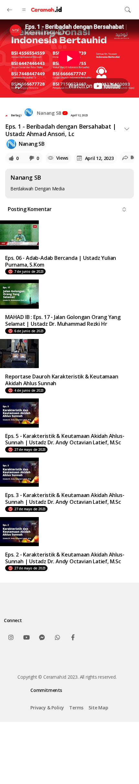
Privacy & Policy (47, 708)
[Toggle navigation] (128, 10)
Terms (76, 708)
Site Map (98, 708)
